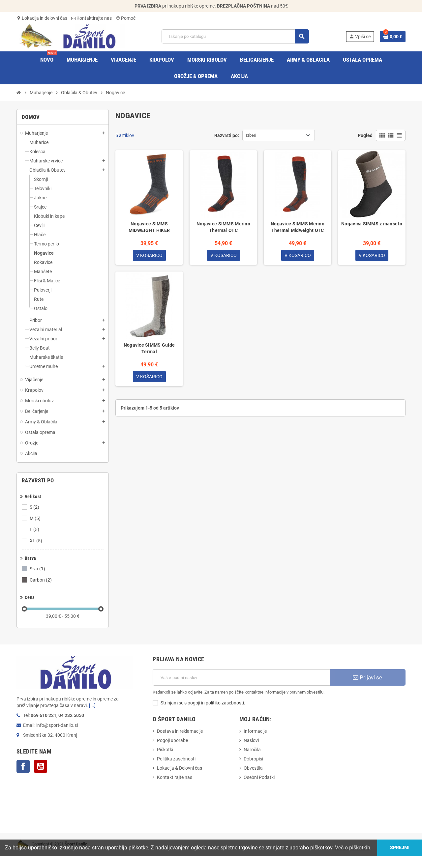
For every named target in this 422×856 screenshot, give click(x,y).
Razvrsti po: (226, 135)
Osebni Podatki (259, 777)
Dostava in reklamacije (180, 731)
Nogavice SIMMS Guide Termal (149, 348)
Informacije (255, 731)
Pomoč (126, 18)
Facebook (23, 766)
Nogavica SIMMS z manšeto (371, 223)
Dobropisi (253, 758)
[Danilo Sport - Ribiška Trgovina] (70, 36)
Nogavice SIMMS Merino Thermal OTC (223, 227)
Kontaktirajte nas (93, 18)
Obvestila (253, 768)
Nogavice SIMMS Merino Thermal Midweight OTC (297, 227)
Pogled (365, 135)
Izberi (251, 135)
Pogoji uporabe (172, 740)
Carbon (41, 580)
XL (36, 540)
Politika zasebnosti (176, 758)
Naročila (252, 749)
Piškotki (165, 749)
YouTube (40, 766)
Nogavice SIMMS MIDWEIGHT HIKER (149, 227)
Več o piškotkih (352, 847)
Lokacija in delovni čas (41, 18)
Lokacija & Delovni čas (179, 768)
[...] (92, 705)
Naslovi (251, 740)
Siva (37, 568)
